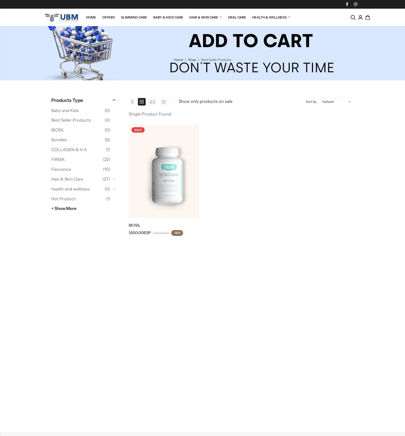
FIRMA (58, 159)
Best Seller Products (71, 120)
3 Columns (142, 101)
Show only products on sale (205, 101)
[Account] (360, 17)
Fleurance (61, 169)
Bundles (59, 139)
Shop (192, 60)
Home (178, 60)
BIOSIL (134, 225)
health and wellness (70, 189)
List (163, 102)
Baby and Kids (65, 110)
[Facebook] (347, 4)
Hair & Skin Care (67, 179)
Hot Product (63, 198)
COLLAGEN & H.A (69, 149)
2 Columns (132, 101)
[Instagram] (355, 4)
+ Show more (63, 208)
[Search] (353, 17)
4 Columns (152, 101)
